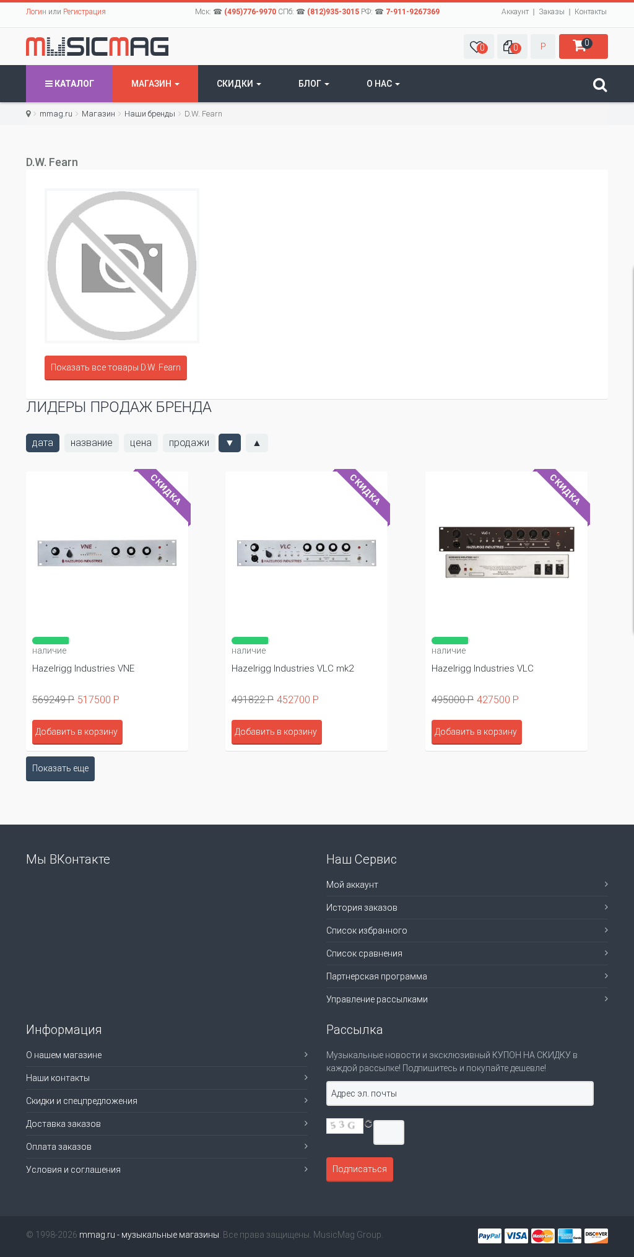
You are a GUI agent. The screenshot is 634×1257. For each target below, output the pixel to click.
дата (42, 443)
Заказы (552, 11)
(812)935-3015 (333, 11)
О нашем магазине (64, 1055)
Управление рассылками (377, 999)
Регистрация (84, 11)
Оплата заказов (59, 1147)
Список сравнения (364, 953)
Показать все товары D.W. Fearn (116, 367)
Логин (36, 11)
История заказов (361, 908)
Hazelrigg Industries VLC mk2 (293, 668)
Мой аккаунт (352, 885)
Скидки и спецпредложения (81, 1101)
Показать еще (60, 768)
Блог (310, 84)
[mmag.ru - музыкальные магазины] (97, 46)
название (92, 443)
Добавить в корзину (276, 732)
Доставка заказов (63, 1124)
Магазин (152, 84)
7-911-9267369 (413, 11)
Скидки (236, 84)
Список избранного (366, 930)
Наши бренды (149, 113)
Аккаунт (515, 11)
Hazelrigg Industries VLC (483, 668)
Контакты (591, 11)
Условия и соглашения (73, 1170)
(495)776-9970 (250, 11)
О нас (380, 84)
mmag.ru (56, 113)
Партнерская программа (376, 976)
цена (141, 443)
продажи (189, 443)
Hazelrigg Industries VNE (83, 668)
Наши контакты (58, 1078)
